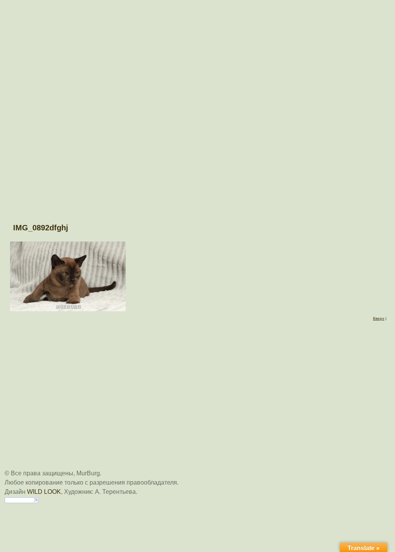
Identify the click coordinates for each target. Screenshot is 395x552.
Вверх (378, 318)
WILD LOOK (44, 491)
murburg (197, 12)
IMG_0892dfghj (40, 227)
